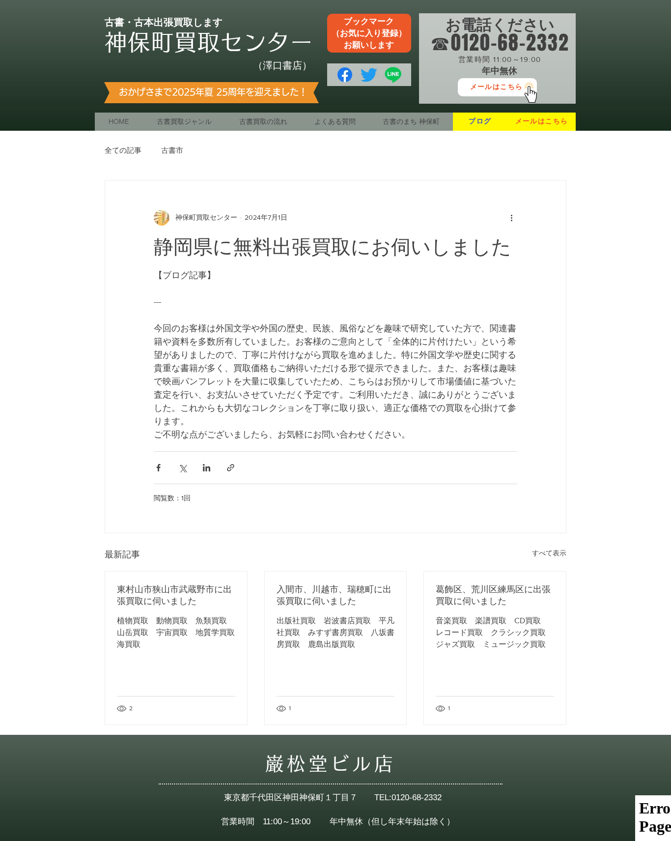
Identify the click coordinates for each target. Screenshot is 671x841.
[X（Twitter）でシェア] (182, 467)
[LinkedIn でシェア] (206, 467)
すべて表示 (549, 553)
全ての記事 (123, 150)
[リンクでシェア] (230, 467)
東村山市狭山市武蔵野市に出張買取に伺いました (174, 595)
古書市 (172, 150)
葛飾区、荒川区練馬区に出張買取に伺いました (493, 595)
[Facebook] (345, 75)
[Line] (393, 75)
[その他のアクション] (511, 218)
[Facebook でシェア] (158, 467)
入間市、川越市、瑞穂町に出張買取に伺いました (334, 595)
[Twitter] (369, 75)
